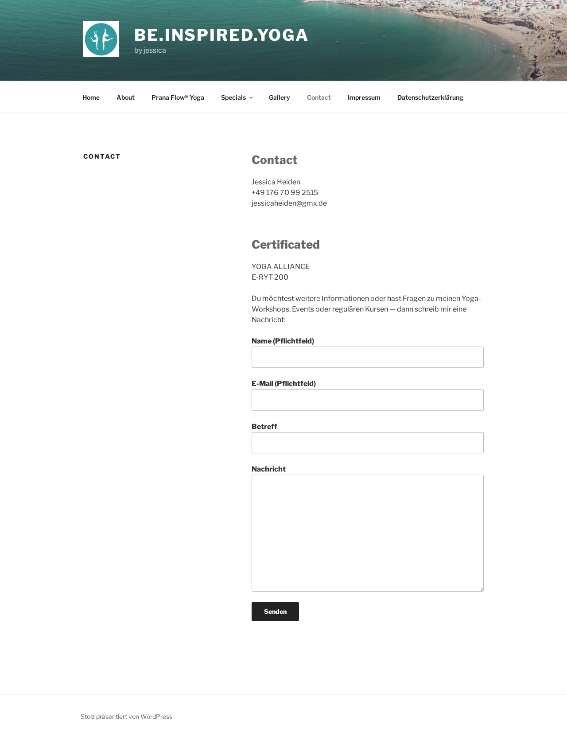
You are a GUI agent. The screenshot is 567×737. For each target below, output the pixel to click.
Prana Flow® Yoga (177, 97)
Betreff (264, 426)
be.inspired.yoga (221, 35)
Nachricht (269, 469)
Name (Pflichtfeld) (283, 341)
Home (91, 97)
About (126, 97)
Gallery (279, 97)
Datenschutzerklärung (430, 97)
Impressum (364, 97)
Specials (233, 97)
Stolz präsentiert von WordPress (126, 716)
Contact (319, 97)
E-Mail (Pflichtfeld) (284, 383)
